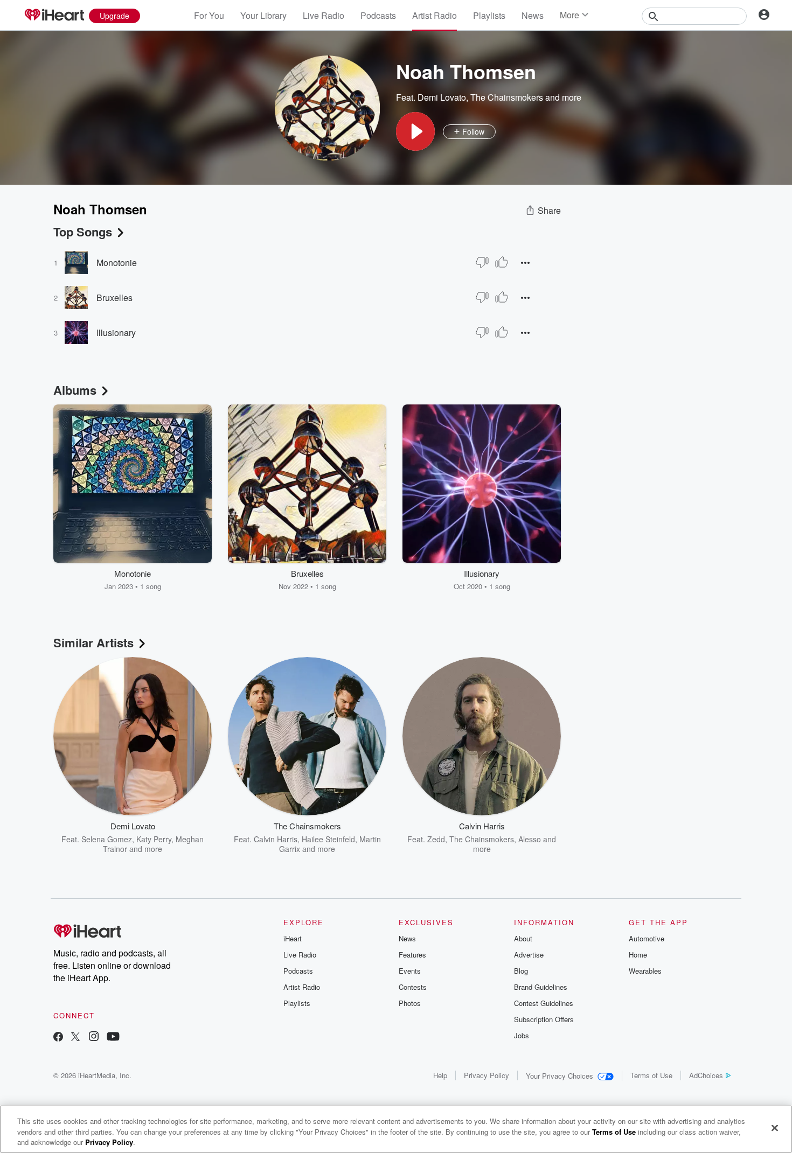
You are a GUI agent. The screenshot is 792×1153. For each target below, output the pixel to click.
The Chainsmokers (506, 97)
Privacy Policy (486, 1075)
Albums (74, 390)
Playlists (489, 15)
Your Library (263, 15)
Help (440, 1075)
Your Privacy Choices (559, 1076)
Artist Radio (434, 15)
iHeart (292, 938)
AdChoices (706, 1075)
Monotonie (116, 262)
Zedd (436, 839)
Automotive (646, 938)
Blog (521, 971)
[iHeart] (54, 15)
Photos (410, 1003)
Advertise (529, 954)
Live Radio (323, 15)
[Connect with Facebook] (58, 1037)
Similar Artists (93, 642)
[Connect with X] (75, 1037)
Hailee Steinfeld (328, 839)
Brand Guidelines (540, 987)
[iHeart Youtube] (113, 1037)
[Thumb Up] (501, 262)
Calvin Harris (275, 839)
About (523, 938)
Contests (413, 987)
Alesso (529, 839)
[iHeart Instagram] (94, 1037)
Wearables (645, 971)
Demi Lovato (442, 97)
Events (410, 971)
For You (209, 15)
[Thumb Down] (482, 262)
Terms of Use (651, 1075)
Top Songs (82, 231)
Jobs (521, 1035)
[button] (415, 131)
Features (412, 954)
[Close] (775, 1128)
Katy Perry (153, 839)
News (533, 15)
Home (638, 954)
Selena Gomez (106, 839)
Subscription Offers (544, 1019)
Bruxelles (114, 297)
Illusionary (116, 332)
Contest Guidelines (543, 1003)
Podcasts (378, 15)
